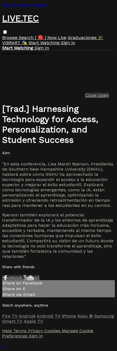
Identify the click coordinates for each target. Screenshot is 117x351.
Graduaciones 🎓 (85, 37)
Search (27, 37)
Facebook (12, 277)
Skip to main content (24, 4)
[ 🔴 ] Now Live (50, 37)
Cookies (53, 330)
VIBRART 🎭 (14, 42)
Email (33, 277)
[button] (5, 32)
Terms (20, 330)
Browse (10, 37)
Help (7, 330)
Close (91, 95)
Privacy (36, 330)
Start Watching (45, 42)
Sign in (68, 42)
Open (103, 95)
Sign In (42, 47)
